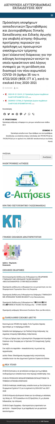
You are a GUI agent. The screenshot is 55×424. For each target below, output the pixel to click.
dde (17, 88)
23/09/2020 (8, 88)
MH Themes (45, 421)
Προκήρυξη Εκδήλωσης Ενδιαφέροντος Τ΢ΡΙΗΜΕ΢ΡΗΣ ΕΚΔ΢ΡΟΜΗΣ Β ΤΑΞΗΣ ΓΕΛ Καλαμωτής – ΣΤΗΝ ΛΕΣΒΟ (25, 303)
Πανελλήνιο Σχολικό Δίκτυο (20, 317)
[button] (51, 15)
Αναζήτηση (6, 153)
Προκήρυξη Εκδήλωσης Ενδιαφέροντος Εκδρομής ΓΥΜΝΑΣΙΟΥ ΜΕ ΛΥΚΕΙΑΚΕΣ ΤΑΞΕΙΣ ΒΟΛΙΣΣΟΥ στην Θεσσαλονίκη (27, 295)
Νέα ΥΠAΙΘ (10, 364)
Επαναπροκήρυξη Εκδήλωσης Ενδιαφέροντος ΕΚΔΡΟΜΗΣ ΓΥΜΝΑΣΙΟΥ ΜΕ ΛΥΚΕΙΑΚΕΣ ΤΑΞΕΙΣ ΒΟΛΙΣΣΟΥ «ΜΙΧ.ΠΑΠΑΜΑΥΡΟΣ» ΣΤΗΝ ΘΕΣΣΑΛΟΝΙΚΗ (25, 279)
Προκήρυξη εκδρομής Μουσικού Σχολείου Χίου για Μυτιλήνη (26, 310)
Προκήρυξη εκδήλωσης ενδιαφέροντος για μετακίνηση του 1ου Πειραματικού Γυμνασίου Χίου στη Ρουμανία (27, 288)
